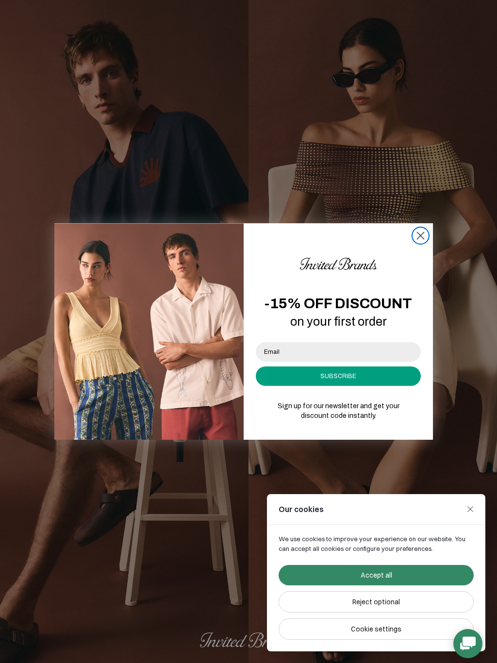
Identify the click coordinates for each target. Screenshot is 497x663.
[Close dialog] (420, 235)
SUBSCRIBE (338, 376)
